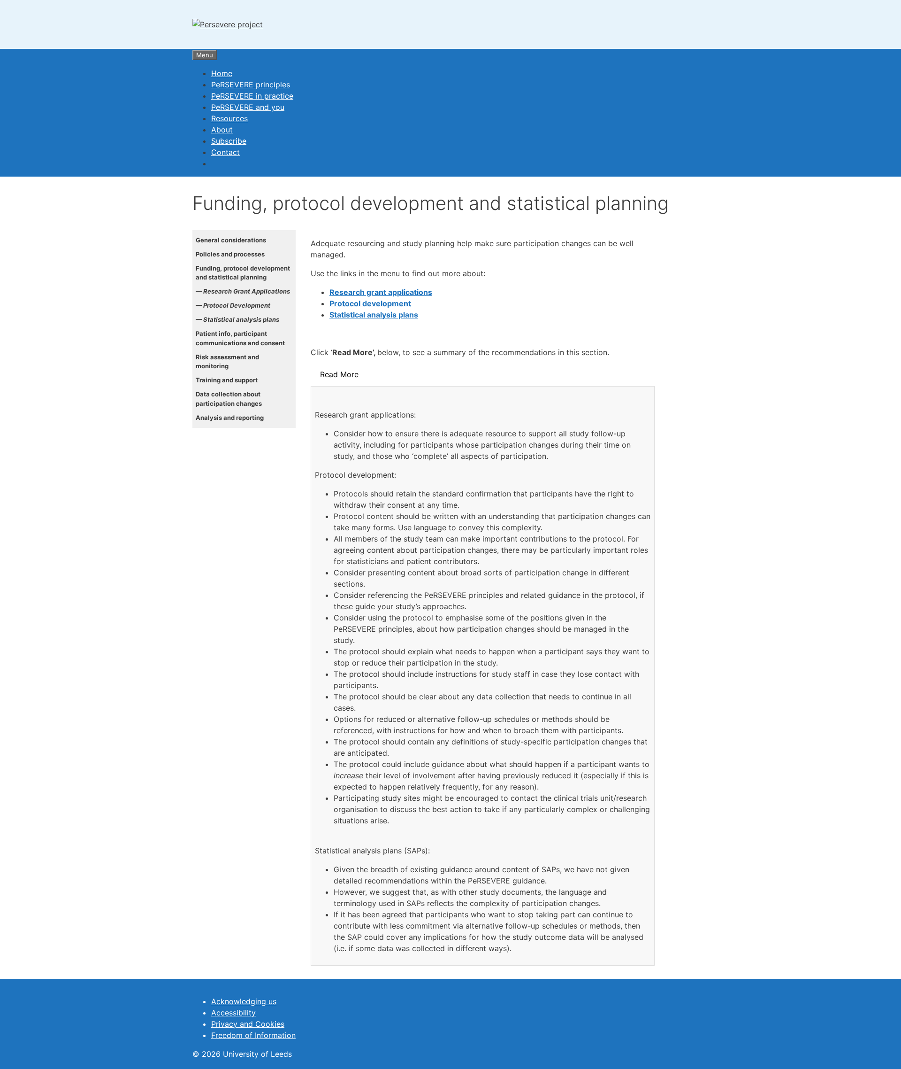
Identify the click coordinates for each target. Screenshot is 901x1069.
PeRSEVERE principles (250, 84)
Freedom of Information (253, 1035)
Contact (225, 152)
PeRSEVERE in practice (252, 96)
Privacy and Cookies (247, 1024)
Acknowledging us (243, 1001)
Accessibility (233, 1012)
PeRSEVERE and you (247, 107)
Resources (229, 118)
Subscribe (228, 141)
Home (221, 73)
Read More (339, 374)
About (222, 129)
